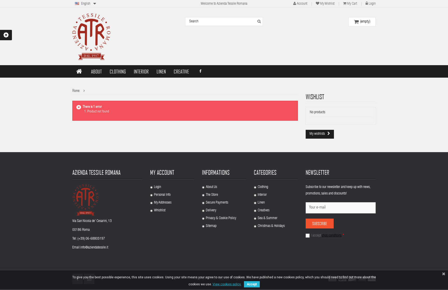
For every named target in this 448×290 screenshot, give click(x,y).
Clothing (263, 187)
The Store (212, 195)
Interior (262, 195)
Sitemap (211, 226)
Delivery (211, 210)
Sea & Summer (267, 218)
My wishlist (327, 4)
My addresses (162, 203)
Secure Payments (217, 203)
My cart (352, 4)
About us (211, 187)
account (302, 4)
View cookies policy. (227, 284)
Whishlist (159, 210)
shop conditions (331, 236)
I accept (327, 236)
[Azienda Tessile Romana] (91, 37)
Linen (261, 203)
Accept (252, 284)
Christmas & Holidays (271, 226)
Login (372, 4)
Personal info (162, 195)
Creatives (263, 210)
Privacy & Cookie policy (221, 218)
